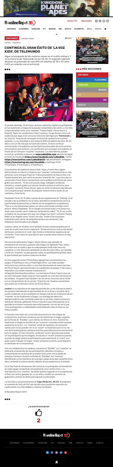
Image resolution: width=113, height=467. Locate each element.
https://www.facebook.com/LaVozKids (44, 157)
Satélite (82, 105)
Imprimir (69, 38)
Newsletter (72, 21)
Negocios (103, 90)
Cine (105, 100)
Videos (89, 29)
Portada (7, 42)
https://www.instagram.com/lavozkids (25, 162)
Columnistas (79, 29)
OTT (79, 95)
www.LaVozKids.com (46, 154)
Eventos (98, 29)
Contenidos (16, 42)
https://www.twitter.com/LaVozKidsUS (25, 159)
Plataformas (101, 80)
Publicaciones (86, 21)
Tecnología (83, 85)
